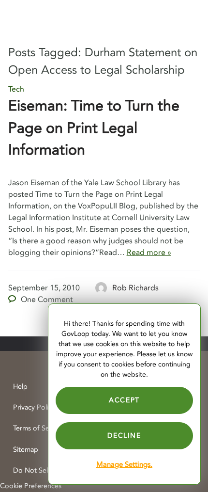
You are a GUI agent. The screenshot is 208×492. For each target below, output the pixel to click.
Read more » (149, 252)
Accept (124, 400)
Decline (124, 435)
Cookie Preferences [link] (30, 486)
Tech (16, 89)
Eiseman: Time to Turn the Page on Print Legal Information (93, 128)
